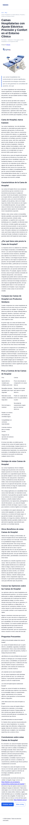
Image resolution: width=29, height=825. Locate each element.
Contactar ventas (7, 804)
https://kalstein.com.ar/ (20, 800)
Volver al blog (20, 804)
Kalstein (5, 4)
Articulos (8, 44)
